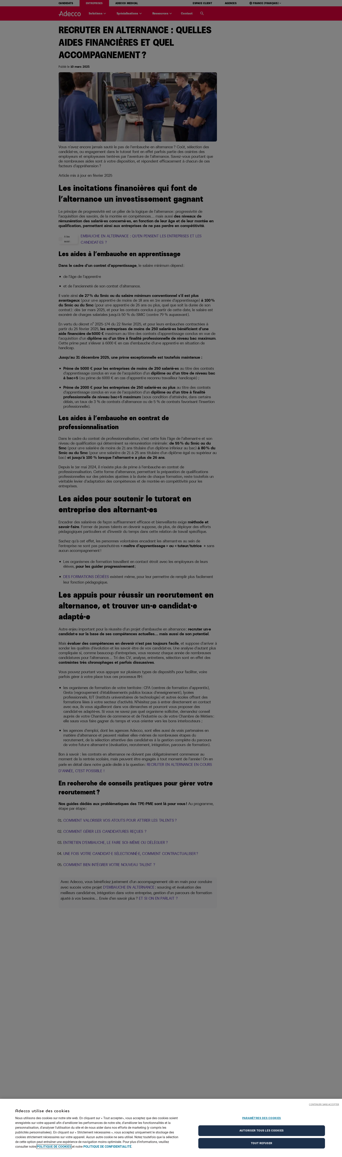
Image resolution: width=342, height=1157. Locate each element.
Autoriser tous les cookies (261, 1130)
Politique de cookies (54, 1146)
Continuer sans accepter (324, 1104)
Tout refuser (261, 1143)
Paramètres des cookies (261, 1118)
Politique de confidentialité (107, 1146)
